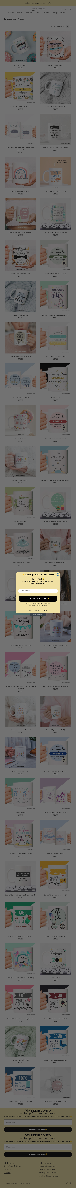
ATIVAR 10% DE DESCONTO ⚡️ (38, 598)
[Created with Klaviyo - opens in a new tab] (38, 614)
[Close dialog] (58, 574)
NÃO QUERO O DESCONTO (38, 610)
